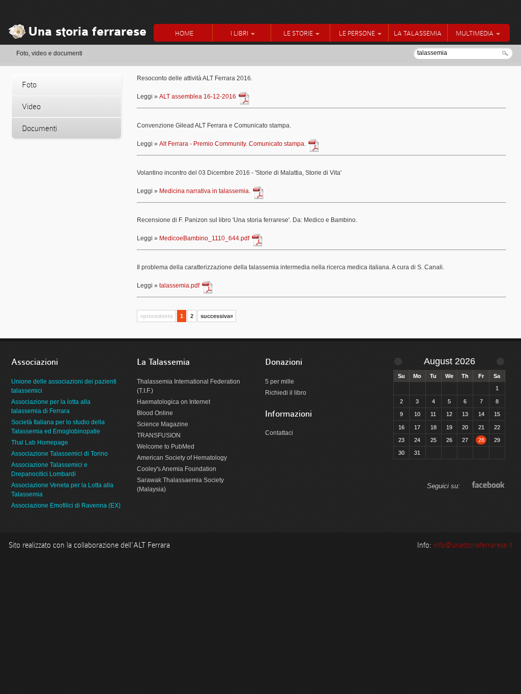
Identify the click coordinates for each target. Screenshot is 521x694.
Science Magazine (162, 424)
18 (433, 427)
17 (417, 427)
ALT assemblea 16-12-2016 (197, 96)
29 (497, 440)
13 (465, 414)
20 (465, 427)
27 (465, 440)
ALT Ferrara (151, 545)
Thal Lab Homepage (39, 442)
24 (417, 440)
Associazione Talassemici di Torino (59, 453)
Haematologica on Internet (173, 401)
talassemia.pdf (179, 285)
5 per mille (279, 381)
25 (433, 440)
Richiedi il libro (285, 392)
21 (481, 427)
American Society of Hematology (182, 457)
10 (417, 414)
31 (417, 453)
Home (184, 33)
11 (433, 414)
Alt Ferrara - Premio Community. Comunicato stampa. (232, 143)
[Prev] (398, 361)
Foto (29, 84)
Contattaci (279, 432)
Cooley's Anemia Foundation (176, 468)
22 (497, 427)
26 (449, 440)
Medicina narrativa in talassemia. (204, 191)
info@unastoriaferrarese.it (472, 545)
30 (401, 453)
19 (449, 427)
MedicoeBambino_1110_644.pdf (204, 238)
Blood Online (155, 413)
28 (481, 440)
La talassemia (418, 33)
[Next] (500, 361)
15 (497, 414)
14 (481, 414)
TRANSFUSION (159, 435)
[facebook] (487, 484)
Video (31, 106)
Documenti (39, 128)
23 (401, 440)
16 (401, 427)
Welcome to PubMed (165, 446)
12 (449, 414)
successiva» (216, 316)
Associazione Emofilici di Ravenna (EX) (66, 505)
